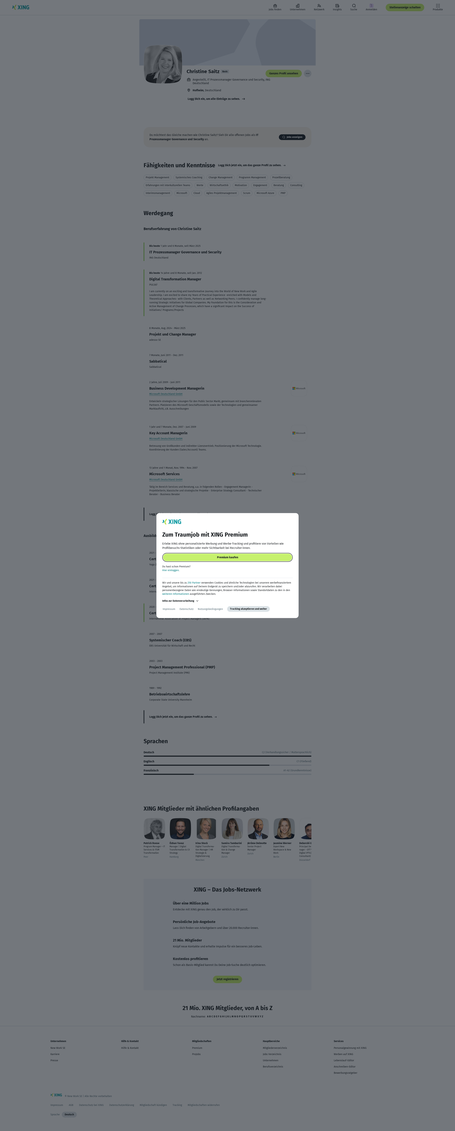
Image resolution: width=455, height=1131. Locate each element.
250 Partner (194, 582)
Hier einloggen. (170, 570)
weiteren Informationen (175, 593)
